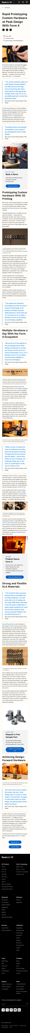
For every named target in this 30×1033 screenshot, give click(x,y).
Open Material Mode (7, 917)
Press (17, 966)
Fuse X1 (4, 879)
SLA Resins (5, 900)
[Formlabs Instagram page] (11, 1009)
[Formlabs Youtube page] (15, 1009)
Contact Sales (20, 986)
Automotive (19, 933)
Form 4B (4, 869)
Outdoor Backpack (14, 208)
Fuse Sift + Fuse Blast (22, 872)
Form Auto (4, 876)
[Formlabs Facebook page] (3, 1009)
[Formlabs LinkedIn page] (19, 1009)
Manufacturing (20, 930)
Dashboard (19, 902)
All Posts (7, 7)
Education (19, 942)
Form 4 (11, 116)
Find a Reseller (20, 989)
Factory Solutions (6, 930)
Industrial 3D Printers (7, 886)
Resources (4, 966)
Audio (17, 950)
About (18, 961)
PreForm (18, 900)
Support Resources (7, 984)
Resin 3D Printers (6, 884)
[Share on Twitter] (7, 30)
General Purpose (6, 904)
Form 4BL (4, 874)
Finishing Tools (20, 874)
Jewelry (18, 947)
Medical (4, 912)
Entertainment (20, 945)
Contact (18, 973)
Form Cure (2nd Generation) (10, 522)
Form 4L (4, 872)
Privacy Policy (5, 1025)
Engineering (5, 907)
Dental (3, 909)
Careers (18, 963)
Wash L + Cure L (20, 869)
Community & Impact (22, 971)
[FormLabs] (7, 2)
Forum (3, 973)
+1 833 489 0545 (20, 984)
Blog (3, 963)
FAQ (11, 1027)
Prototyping (5, 108)
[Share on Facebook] (3, 30)
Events (3, 968)
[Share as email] (10, 30)
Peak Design (5, 65)
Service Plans (5, 928)
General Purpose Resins (8, 624)
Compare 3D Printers (7, 889)
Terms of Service (14, 1025)
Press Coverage (20, 968)
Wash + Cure (19, 867)
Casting (4, 914)
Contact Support (6, 986)
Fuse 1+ (4, 881)
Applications (5, 961)
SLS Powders (5, 902)
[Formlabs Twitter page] (7, 1009)
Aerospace (19, 935)
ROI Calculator (5, 971)
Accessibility (5, 989)
